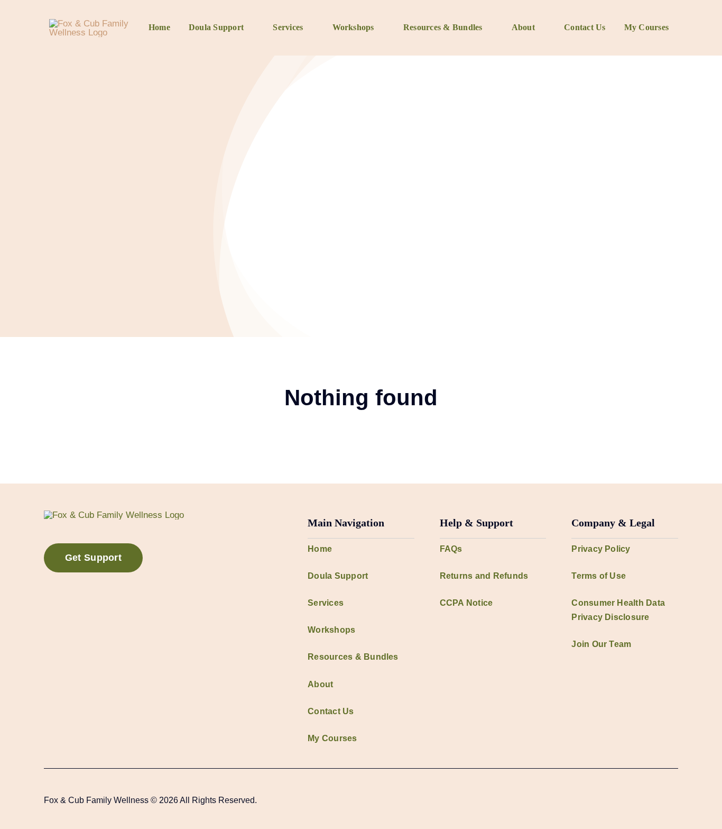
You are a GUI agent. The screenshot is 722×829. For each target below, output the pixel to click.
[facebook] (624, 800)
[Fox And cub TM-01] (94, 24)
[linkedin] (675, 800)
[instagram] (641, 800)
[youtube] (658, 800)
